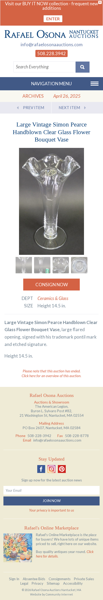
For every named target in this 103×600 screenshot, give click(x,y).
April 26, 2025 (67, 96)
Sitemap (53, 583)
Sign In (14, 579)
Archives (33, 96)
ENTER (53, 18)
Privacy (37, 583)
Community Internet (59, 594)
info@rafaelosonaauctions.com (52, 44)
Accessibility (73, 583)
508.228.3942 (51, 53)
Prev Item (33, 107)
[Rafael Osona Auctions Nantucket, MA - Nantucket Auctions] (51, 34)
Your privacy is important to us (51, 510)
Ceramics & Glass (53, 298)
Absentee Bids (34, 579)
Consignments (60, 579)
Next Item (69, 107)
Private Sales (84, 579)
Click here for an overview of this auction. (51, 376)
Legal (24, 583)
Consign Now (51, 284)
